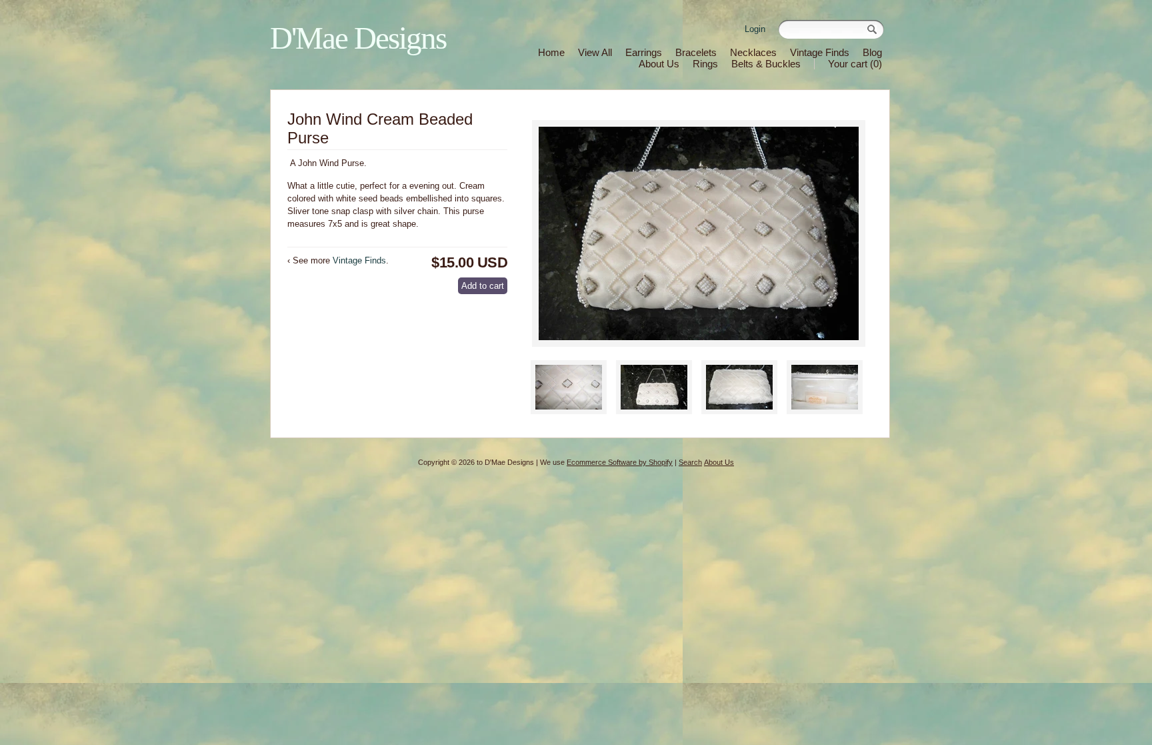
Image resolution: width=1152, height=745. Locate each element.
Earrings (643, 52)
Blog (872, 52)
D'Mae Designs (358, 38)
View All (595, 52)
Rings (705, 63)
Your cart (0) (855, 63)
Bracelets (696, 52)
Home (551, 52)
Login (755, 29)
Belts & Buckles (766, 63)
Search (690, 462)
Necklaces (753, 52)
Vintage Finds (819, 52)
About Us (659, 63)
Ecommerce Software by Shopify (620, 462)
